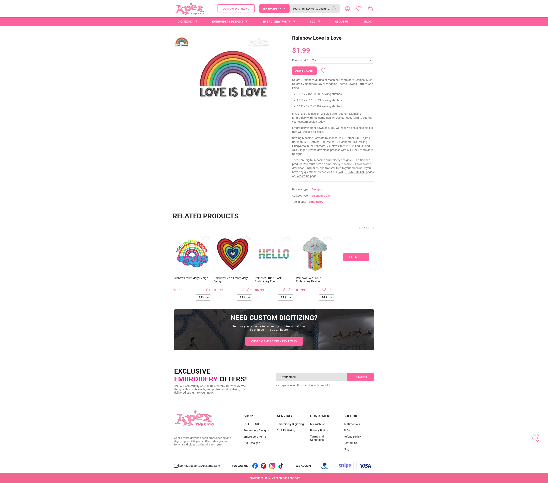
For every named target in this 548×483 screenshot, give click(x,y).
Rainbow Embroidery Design (190, 278)
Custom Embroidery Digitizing (274, 341)
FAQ (340, 172)
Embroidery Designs (227, 21)
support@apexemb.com (204, 465)
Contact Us (302, 176)
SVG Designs (252, 443)
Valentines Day (321, 195)
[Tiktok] (281, 466)
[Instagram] (272, 466)
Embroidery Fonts (276, 21)
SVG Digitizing (286, 430)
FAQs (346, 430)
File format (299, 60)
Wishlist (358, 8)
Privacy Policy (319, 430)
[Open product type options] (284, 8)
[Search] (334, 8)
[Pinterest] (264, 466)
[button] (233, 75)
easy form (352, 117)
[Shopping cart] (370, 8)
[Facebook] (255, 466)
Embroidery (316, 201)
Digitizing (185, 21)
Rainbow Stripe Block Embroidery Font (268, 279)
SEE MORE (356, 257)
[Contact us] (535, 438)
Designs (317, 189)
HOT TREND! (252, 424)
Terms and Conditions (317, 438)
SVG (313, 21)
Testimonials (351, 424)
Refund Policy (352, 436)
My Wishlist (317, 424)
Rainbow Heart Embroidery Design (231, 279)
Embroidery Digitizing (290, 424)
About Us (342, 21)
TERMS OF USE (355, 172)
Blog (368, 21)
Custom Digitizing (236, 8)
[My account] (347, 8)
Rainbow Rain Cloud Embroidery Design (308, 279)
